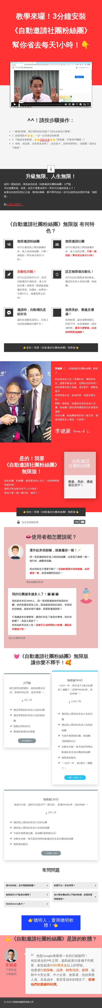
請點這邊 (45, 139)
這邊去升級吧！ (14, 204)
